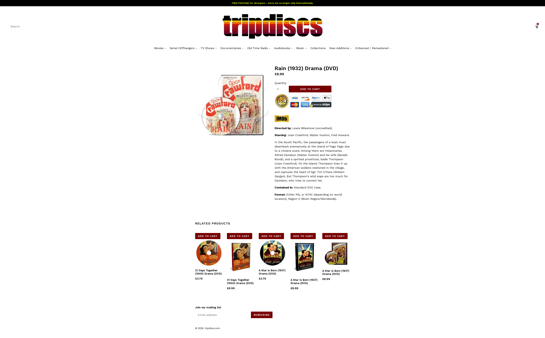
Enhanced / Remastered (373, 48)
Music (302, 48)
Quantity (280, 83)
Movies (160, 48)
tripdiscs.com (212, 328)
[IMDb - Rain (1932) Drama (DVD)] (282, 121)
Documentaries (232, 48)
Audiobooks (284, 48)
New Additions (341, 48)
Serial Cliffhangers (184, 48)
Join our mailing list (208, 307)
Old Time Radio (259, 48)
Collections (318, 48)
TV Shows (209, 48)
